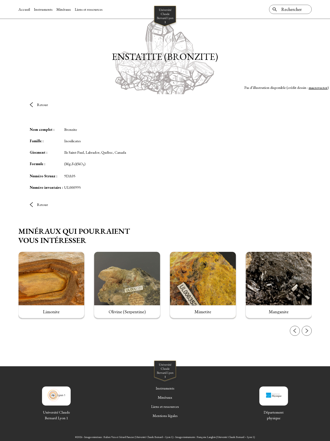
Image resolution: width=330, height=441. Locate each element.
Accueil (24, 9)
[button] (295, 331)
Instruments (43, 9)
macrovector (318, 87)
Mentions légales (165, 415)
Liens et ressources (89, 9)
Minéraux (63, 9)
